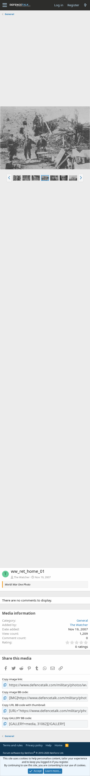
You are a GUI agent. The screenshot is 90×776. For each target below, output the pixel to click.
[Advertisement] (45, 61)
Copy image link (12, 679)
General (82, 620)
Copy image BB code (15, 692)
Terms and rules (13, 745)
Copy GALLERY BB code (16, 718)
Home (58, 745)
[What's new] (85, 5)
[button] (5, 5)
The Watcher (22, 577)
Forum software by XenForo (33, 752)
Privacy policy (34, 745)
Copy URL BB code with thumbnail (23, 705)
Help (48, 745)
